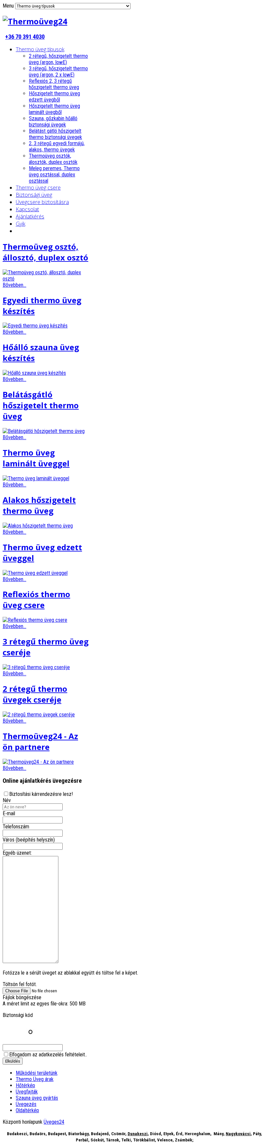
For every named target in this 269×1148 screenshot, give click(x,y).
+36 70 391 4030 (25, 36)
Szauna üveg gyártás (37, 1098)
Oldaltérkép (27, 1110)
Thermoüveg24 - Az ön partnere (40, 741)
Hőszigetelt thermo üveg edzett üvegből (54, 96)
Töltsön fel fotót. (20, 984)
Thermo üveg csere (38, 187)
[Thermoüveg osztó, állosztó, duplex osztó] (46, 279)
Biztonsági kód (18, 1015)
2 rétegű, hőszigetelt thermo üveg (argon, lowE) (58, 59)
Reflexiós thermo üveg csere (36, 599)
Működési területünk (36, 1073)
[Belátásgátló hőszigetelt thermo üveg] (44, 431)
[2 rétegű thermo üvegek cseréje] (39, 714)
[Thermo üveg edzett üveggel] (35, 573)
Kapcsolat (27, 209)
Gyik (20, 223)
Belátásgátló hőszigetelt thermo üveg (41, 405)
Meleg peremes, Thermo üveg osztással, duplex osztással (54, 174)
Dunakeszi (138, 1133)
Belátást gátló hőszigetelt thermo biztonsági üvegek (55, 134)
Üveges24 (54, 1122)
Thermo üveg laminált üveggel (36, 458)
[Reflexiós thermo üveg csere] (35, 620)
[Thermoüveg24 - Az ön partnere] (38, 762)
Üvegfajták (27, 1092)
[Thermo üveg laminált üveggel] (36, 478)
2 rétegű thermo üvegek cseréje (35, 694)
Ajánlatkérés (30, 216)
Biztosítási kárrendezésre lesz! (41, 794)
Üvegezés (26, 1104)
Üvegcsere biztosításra (42, 202)
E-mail (9, 813)
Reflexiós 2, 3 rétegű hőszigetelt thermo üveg (54, 84)
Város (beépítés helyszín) (29, 840)
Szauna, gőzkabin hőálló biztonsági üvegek (53, 121)
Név (7, 800)
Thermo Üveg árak (34, 1079)
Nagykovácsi (238, 1133)
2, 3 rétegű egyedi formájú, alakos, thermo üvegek (57, 146)
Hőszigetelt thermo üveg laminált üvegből (54, 109)
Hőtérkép (25, 1085)
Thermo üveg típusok (40, 49)
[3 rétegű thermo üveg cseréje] (36, 667)
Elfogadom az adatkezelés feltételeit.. (48, 1054)
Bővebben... (14, 285)
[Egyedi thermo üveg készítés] (35, 326)
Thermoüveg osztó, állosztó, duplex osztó (45, 252)
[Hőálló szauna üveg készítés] (34, 373)
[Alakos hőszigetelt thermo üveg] (38, 526)
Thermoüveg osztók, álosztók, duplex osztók (53, 159)
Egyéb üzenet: (17, 853)
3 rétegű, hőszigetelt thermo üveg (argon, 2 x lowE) (58, 71)
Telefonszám (16, 826)
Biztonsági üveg (34, 194)
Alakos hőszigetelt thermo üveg (39, 505)
